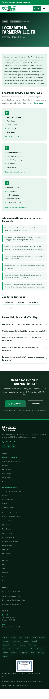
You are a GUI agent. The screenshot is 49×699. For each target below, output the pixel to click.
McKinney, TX (8, 302)
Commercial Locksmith (9, 513)
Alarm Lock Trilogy (8, 545)
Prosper (19, 649)
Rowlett (25, 641)
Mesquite (6, 641)
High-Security (6, 525)
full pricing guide (36, 103)
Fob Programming (8, 499)
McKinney (42, 637)
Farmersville (28, 649)
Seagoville (24, 653)
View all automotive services (11, 491)
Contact (4, 581)
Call (38, 8)
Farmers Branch (8, 649)
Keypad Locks (7, 533)
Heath (32, 653)
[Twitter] (9, 446)
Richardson (16, 641)
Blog (3, 577)
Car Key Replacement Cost (11, 596)
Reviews (5, 573)
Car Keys (5, 495)
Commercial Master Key (10, 541)
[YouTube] (13, 446)
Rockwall (34, 641)
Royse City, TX (33, 302)
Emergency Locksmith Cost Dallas (13, 600)
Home (5, 21)
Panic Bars (5, 549)
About (4, 569)
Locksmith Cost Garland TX (11, 592)
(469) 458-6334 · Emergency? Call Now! (17, 2)
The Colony (32, 645)
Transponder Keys (8, 507)
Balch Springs (40, 649)
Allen (34, 637)
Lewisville (6, 645)
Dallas (13, 637)
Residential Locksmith (9, 457)
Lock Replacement (8, 537)
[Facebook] (4, 446)
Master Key (6, 482)
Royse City (40, 653)
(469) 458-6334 (16, 404)
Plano (20, 637)
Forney (5, 653)
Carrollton (22, 645)
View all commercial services (11, 517)
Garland (5, 637)
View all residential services (11, 461)
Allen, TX (21, 302)
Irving (14, 645)
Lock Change (6, 473)
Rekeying (5, 465)
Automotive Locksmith (9, 487)
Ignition (4, 503)
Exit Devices (6, 553)
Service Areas (15, 21)
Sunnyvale (14, 653)
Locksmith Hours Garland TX (11, 604)
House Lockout (7, 469)
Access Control (7, 521)
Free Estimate (35, 404)
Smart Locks (6, 478)
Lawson (5, 657)
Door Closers (6, 529)
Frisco (27, 637)
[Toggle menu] (44, 8)
